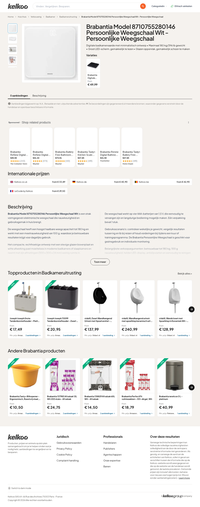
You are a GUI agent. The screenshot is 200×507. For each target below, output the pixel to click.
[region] (139, 73)
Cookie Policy (64, 454)
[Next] (192, 309)
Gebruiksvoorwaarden (69, 442)
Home (11, 17)
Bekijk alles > (185, 273)
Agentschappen (112, 454)
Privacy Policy (64, 448)
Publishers (109, 448)
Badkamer (50, 17)
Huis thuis (22, 17)
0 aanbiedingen (19, 95)
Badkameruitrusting (68, 17)
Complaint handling (68, 460)
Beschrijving (39, 95)
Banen (106, 466)
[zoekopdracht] (143, 6)
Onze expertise (111, 460)
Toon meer (100, 261)
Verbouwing (36, 17)
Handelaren (109, 442)
